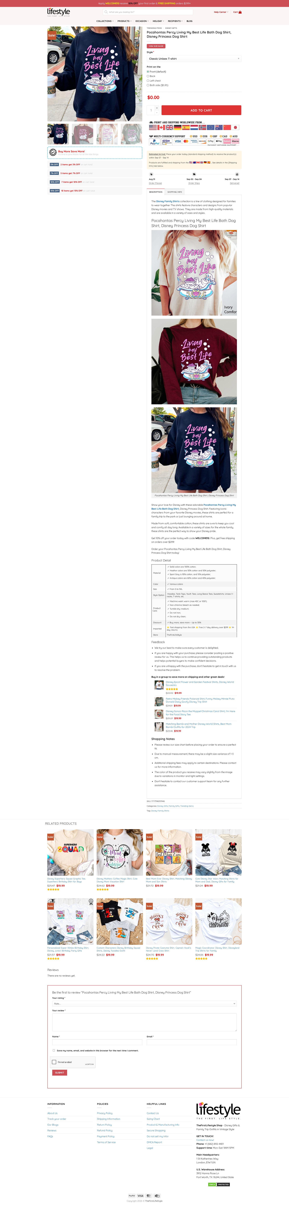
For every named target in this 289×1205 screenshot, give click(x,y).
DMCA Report (154, 1142)
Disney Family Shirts (160, 810)
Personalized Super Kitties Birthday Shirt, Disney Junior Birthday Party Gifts (68, 949)
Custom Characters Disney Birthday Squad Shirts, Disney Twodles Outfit (119, 949)
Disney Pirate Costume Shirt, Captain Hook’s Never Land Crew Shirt (169, 949)
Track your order (56, 1118)
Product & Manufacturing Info (163, 1124)
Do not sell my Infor (158, 1136)
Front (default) (158, 71)
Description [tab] (155, 192)
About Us (52, 1113)
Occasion (141, 21)
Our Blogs (52, 1124)
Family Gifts (174, 806)
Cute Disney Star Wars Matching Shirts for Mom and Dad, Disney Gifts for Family (217, 880)
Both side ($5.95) (159, 85)
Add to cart (201, 110)
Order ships (194, 183)
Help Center (220, 12)
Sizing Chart (153, 1118)
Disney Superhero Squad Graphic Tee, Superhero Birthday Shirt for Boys (66, 880)
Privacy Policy (104, 1113)
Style (150, 52)
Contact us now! (205, 1139)
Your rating (58, 998)
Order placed (155, 183)
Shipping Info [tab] (175, 192)
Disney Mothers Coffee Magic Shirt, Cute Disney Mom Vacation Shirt (117, 880)
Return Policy (104, 1124)
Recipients (174, 21)
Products (123, 21)
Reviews (51, 1130)
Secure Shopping (156, 1130)
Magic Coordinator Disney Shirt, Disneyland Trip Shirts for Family (217, 949)
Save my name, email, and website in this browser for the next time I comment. (98, 1050)
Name (56, 1036)
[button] (237, 12)
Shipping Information (108, 1118)
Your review (58, 1010)
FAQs (50, 1136)
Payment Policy (105, 1136)
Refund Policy (104, 1130)
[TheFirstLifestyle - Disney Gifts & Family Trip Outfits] (62, 12)
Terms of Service (106, 1142)
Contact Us (153, 1113)
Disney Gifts (171, 28)
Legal (150, 1147)
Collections (104, 21)
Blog (190, 21)
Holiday (157, 21)
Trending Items (154, 28)
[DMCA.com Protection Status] (219, 1184)
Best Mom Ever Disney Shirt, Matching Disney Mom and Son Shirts (169, 880)
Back (152, 76)
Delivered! (234, 183)
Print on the (153, 66)
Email (150, 1036)
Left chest (155, 80)
